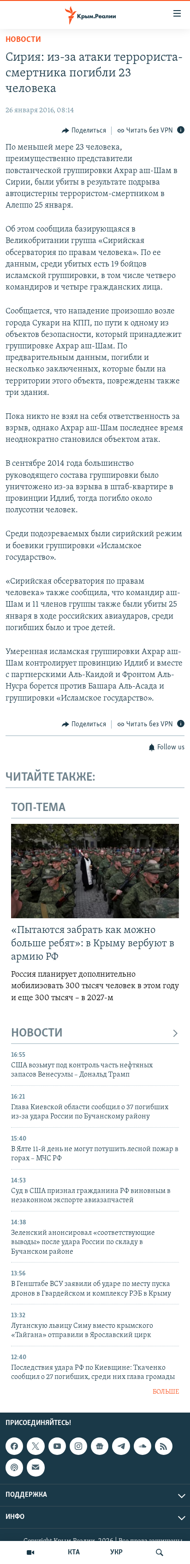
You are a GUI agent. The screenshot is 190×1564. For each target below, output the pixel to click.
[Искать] (159, 1552)
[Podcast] (14, 1468)
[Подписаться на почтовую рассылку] (35, 1468)
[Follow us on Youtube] (57, 1446)
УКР (116, 1552)
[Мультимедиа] (30, 1552)
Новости (23, 40)
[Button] (84, 131)
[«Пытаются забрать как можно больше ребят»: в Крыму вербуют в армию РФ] (95, 871)
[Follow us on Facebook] (14, 1446)
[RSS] (163, 1446)
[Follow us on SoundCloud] (142, 1446)
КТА (74, 1552)
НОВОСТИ (37, 1033)
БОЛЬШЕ (166, 1392)
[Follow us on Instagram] (78, 1446)
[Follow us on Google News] (99, 1446)
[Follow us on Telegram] (121, 1446)
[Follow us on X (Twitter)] (35, 1446)
